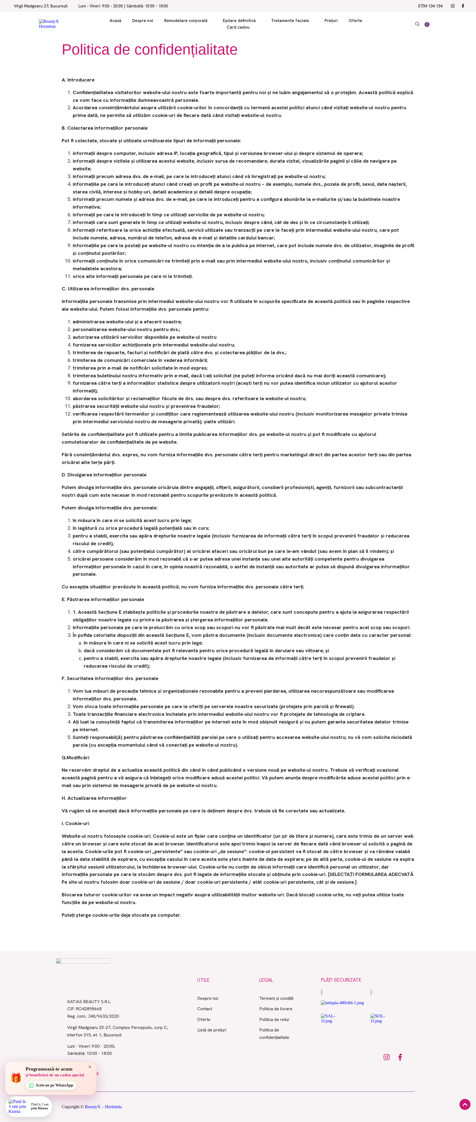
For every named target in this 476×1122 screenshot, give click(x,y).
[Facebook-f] (463, 6)
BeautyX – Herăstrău (103, 1106)
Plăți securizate (341, 980)
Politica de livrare (275, 1009)
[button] (210, 21)
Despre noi (207, 998)
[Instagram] (453, 6)
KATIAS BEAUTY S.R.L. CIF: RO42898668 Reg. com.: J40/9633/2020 (93, 1009)
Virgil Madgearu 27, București (40, 6)
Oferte (203, 1019)
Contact (204, 1009)
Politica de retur (274, 1019)
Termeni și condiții (276, 998)
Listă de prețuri (211, 1030)
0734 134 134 (430, 6)
